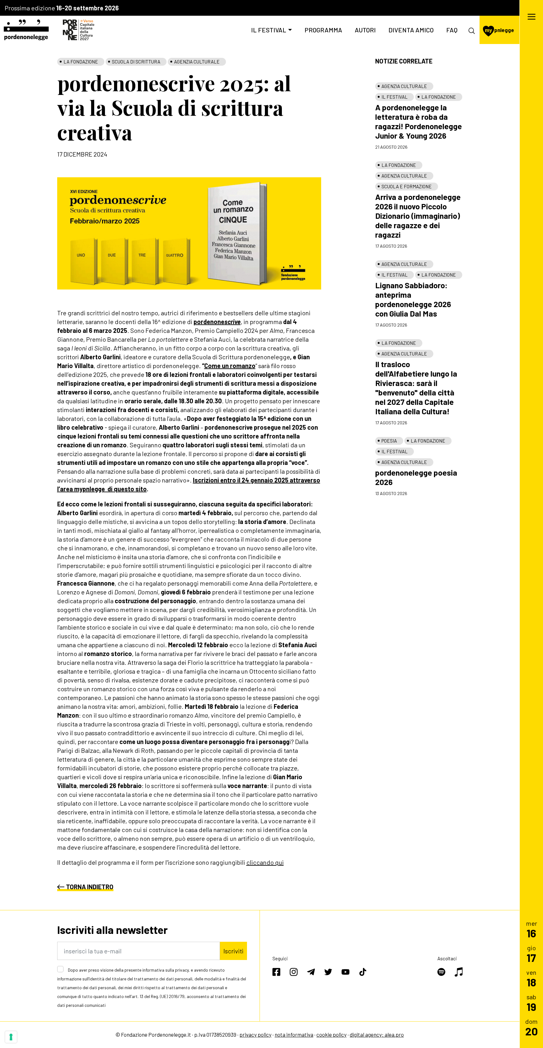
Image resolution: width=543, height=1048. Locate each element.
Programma (323, 30)
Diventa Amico (411, 30)
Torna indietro (89, 887)
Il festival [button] (268, 30)
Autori (365, 30)
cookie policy (331, 1034)
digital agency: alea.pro (377, 1034)
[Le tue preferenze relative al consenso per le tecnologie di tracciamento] (11, 1037)
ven (531, 978)
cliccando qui (265, 862)
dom (531, 1027)
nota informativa (294, 1034)
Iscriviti (233, 951)
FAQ (452, 30)
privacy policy (255, 1034)
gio (531, 953)
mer (531, 929)
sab (531, 1002)
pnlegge (499, 30)
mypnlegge (89, 489)
